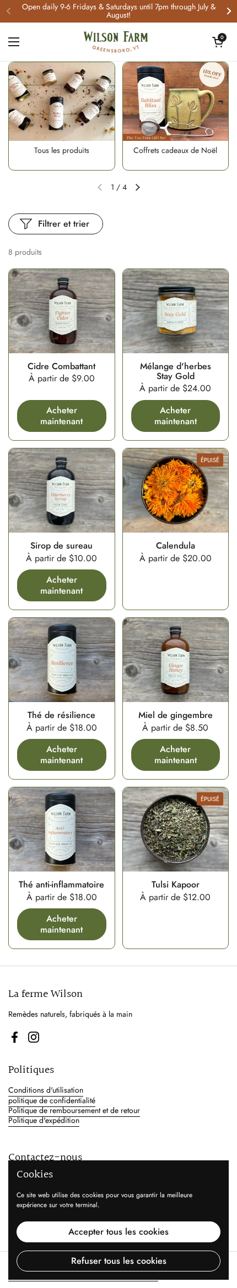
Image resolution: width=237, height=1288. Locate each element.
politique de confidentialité (51, 1100)
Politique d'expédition (43, 1120)
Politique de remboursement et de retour (74, 1110)
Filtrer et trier (63, 223)
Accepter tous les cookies (118, 1231)
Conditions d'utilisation (45, 1089)
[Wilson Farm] (116, 42)
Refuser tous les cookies (118, 1260)
